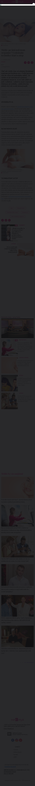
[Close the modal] (33, 4)
